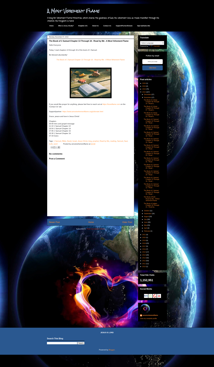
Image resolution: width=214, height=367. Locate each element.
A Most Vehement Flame (73, 10)
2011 (144, 264)
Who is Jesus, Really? (66, 26)
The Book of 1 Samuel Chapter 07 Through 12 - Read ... (151, 186)
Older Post (127, 222)
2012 (144, 261)
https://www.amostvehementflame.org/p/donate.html (82, 111)
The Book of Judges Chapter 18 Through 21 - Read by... (151, 205)
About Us (95, 26)
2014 (144, 255)
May (145, 225)
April (145, 228)
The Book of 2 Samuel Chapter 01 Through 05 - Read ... (151, 153)
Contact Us (107, 26)
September (147, 213)
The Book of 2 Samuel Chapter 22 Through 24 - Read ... (151, 121)
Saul (126, 141)
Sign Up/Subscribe (143, 26)
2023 (144, 89)
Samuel (120, 141)
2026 (144, 83)
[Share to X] (56, 147)
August (146, 216)
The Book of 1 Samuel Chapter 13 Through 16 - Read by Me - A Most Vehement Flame (90, 60)
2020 (144, 237)
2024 (144, 86)
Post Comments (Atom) (96, 229)
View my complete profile (148, 318)
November (147, 97)
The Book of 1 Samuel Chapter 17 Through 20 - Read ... (151, 173)
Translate (156, 46)
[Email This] (52, 147)
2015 (144, 252)
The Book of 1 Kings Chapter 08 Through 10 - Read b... (151, 101)
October (146, 211)
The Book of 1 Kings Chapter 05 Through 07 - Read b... (151, 108)
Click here (152, 68)
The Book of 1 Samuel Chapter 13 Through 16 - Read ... (151, 179)
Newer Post (54, 222)
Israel (74, 141)
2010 (144, 266)
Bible (64, 141)
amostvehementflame (150, 315)
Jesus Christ (82, 141)
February (147, 231)
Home (51, 26)
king (90, 141)
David (69, 141)
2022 (144, 92)
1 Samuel (57, 141)
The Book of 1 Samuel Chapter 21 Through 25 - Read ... (151, 166)
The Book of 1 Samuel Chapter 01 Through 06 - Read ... (151, 192)
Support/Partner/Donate (124, 26)
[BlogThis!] (54, 147)
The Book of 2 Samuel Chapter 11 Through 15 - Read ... (151, 140)
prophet (96, 141)
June (145, 222)
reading (113, 141)
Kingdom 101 (83, 26)
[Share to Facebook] (59, 147)
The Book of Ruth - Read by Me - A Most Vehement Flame (151, 198)
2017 (144, 246)
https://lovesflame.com (111, 104)
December (147, 94)
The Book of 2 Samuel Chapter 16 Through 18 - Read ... (151, 134)
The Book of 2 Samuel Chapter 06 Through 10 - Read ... (151, 147)
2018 (144, 243)
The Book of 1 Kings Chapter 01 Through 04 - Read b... (151, 114)
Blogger (112, 350)
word (55, 144)
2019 (144, 240)
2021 (144, 235)
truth (51, 144)
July (145, 219)
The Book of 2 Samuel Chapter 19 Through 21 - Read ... (151, 127)
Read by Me (104, 141)
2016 (144, 249)
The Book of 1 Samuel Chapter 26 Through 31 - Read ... (151, 160)
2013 (144, 258)
